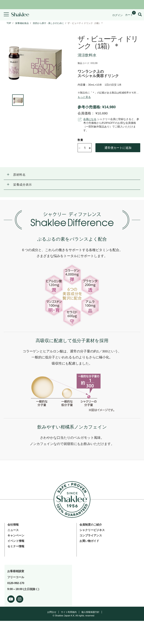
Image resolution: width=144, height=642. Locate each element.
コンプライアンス (91, 535)
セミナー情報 (16, 546)
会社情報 (13, 524)
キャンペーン (16, 535)
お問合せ (51, 612)
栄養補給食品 (22, 23)
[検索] (140, 14)
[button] (72, 175)
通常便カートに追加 (117, 147)
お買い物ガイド (89, 540)
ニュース (13, 530)
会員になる (89, 119)
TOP (9, 23)
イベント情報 (16, 540)
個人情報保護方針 (90, 612)
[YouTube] (11, 598)
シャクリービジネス (92, 530)
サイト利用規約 (69, 612)
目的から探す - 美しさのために (48, 23)
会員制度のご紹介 (91, 524)
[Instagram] (19, 598)
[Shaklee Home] (20, 14)
